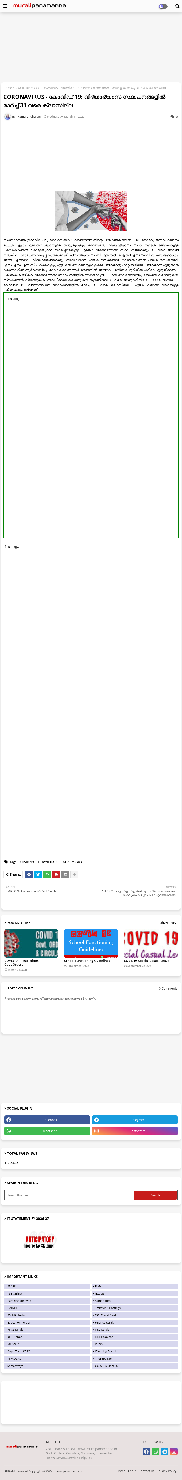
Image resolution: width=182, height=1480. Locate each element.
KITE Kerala (14, 1337)
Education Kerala (18, 1322)
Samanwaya (15, 1366)
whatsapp (50, 1131)
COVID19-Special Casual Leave (146, 961)
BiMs (98, 1286)
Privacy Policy (166, 1471)
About (132, 1471)
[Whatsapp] (47, 874)
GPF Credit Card (105, 1315)
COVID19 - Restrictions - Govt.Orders (22, 962)
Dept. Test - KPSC (18, 1351)
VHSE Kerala (15, 1330)
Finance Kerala (104, 1322)
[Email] (65, 874)
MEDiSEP (13, 1344)
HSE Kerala (102, 1330)
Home (7, 88)
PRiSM (99, 1344)
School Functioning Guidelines (87, 961)
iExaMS (100, 1293)
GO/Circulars (24, 88)
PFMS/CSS (14, 1359)
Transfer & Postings (108, 1308)
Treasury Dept (104, 1359)
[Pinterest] (56, 874)
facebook (50, 1120)
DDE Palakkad (104, 1337)
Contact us (146, 1471)
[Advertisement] (91, 48)
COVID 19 (27, 862)
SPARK (11, 1286)
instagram (138, 1131)
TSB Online (14, 1293)
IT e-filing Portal (105, 1351)
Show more (168, 922)
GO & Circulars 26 (106, 1366)
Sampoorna (103, 1301)
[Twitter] (38, 874)
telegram (138, 1120)
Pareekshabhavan (19, 1301)
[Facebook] (29, 874)
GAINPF (12, 1308)
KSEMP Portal (16, 1315)
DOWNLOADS (48, 862)
